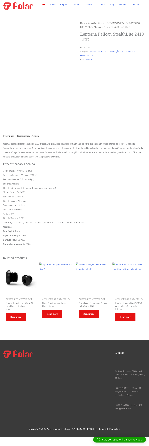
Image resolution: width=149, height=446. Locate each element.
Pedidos (122, 4)
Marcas (89, 4)
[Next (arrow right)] (8, 444)
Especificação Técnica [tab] (28, 136)
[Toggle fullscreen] (8, 440)
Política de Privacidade (109, 429)
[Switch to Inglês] (43, 4)
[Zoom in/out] (2, 440)
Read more (15, 317)
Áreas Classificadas (96, 23)
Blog (112, 4)
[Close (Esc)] (19, 440)
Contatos (135, 4)
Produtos (77, 4)
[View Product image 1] (11, 101)
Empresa (64, 4)
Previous (14, 113)
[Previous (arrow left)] (2, 444)
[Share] (13, 440)
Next (12, 117)
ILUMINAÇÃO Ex (115, 23)
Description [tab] (8, 136)
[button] (119, 440)
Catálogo (101, 4)
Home (52, 4)
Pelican (89, 59)
